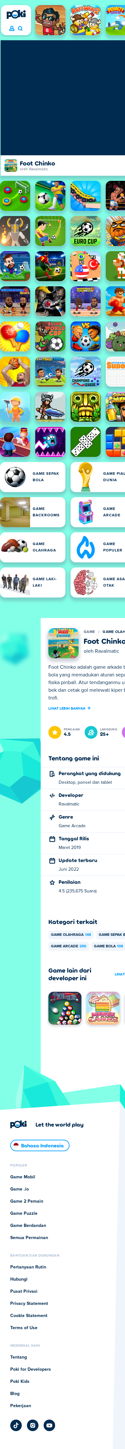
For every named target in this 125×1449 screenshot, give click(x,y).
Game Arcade (68, 946)
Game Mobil (22, 1177)
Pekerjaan (20, 1406)
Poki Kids (19, 1381)
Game (89, 632)
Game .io (19, 1189)
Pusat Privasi (24, 1291)
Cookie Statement (28, 1316)
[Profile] (12, 28)
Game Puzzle (24, 1213)
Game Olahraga (71, 935)
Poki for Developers (30, 1369)
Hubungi (19, 1279)
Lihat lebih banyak (66, 708)
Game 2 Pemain (26, 1201)
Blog (15, 1393)
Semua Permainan (29, 1238)
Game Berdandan (28, 1225)
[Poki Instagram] (32, 1425)
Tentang (18, 1357)
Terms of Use (24, 1328)
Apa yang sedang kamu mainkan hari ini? (20, 28)
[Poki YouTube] (49, 1425)
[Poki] (16, 14)
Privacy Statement (29, 1303)
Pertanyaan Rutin (28, 1267)
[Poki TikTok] (16, 1425)
